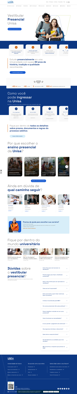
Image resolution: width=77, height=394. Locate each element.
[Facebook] (60, 388)
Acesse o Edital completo (18, 136)
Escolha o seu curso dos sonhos (38, 180)
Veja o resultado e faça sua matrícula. (33, 52)
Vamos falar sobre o (56, 363)
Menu (68, 2)
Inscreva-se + (33, 117)
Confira (9, 210)
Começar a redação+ (49, 118)
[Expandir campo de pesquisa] (67, 2)
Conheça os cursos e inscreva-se (14, 29)
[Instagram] (62, 388)
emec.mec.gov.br (27, 389)
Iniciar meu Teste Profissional (29, 228)
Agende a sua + (16, 117)
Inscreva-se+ (66, 118)
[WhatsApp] (58, 388)
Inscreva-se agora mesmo (18, 72)
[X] (64, 388)
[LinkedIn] (66, 388)
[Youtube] (68, 388)
